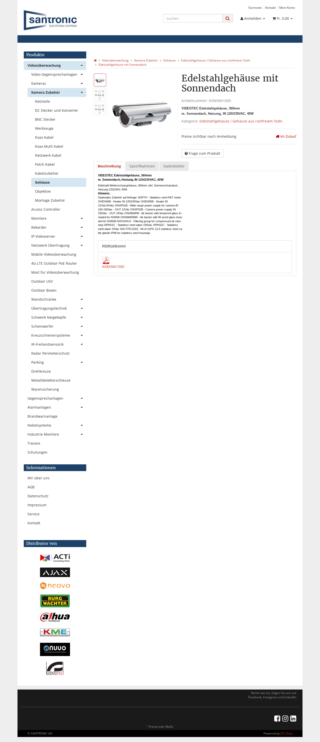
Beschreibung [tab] (109, 166)
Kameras (38, 83)
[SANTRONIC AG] (67, 20)
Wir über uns (39, 478)
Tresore (34, 443)
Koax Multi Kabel (49, 146)
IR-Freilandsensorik (47, 344)
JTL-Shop (286, 733)
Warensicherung (45, 389)
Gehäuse (42, 182)
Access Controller (45, 209)
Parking (37, 362)
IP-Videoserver (43, 236)
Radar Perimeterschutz (50, 353)
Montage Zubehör (50, 200)
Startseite (255, 7)
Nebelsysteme (39, 425)
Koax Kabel (44, 137)
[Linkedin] (293, 718)
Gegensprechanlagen (45, 398)
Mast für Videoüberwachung (55, 272)
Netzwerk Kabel (48, 155)
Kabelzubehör (46, 173)
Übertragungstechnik (49, 308)
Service (34, 514)
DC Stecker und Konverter (56, 110)
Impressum (37, 505)
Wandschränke (43, 299)
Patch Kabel (45, 164)
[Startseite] (95, 60)
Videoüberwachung (44, 65)
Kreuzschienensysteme (50, 335)
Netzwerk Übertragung (50, 245)
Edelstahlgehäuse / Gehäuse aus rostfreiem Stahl (241, 121)
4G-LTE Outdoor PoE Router (54, 263)
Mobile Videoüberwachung (53, 254)
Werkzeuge (44, 128)
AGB (31, 487)
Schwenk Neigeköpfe (48, 317)
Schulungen (38, 452)
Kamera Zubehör (45, 92)
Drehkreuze (41, 371)
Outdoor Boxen (43, 290)
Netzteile (42, 101)
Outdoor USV (42, 281)
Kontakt (270, 7)
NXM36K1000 (113, 266)
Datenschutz (38, 496)
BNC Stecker (45, 119)
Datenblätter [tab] (174, 166)
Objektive (43, 191)
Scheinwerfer (42, 326)
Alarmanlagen (39, 407)
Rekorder (38, 227)
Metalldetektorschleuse (50, 380)
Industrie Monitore (43, 434)
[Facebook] (277, 718)
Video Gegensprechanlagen (54, 74)
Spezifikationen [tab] (142, 166)
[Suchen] (228, 18)
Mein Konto (287, 7)
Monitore (38, 218)
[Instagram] (285, 718)
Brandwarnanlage (43, 416)
